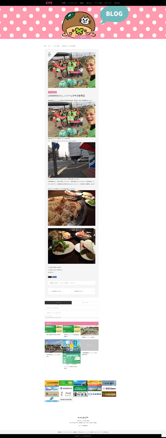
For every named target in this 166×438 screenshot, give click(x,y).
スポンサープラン (108, 2)
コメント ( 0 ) (58, 302)
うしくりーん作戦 (98, 2)
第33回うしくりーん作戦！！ (89, 337)
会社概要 (63, 2)
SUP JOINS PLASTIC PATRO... (53, 334)
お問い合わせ (117, 2)
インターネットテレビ (72, 2)
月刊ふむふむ (89, 2)
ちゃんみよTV (55, 282)
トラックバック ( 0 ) (85, 302)
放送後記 (82, 2)
